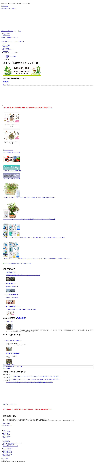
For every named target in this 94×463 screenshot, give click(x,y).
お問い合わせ (6, 35)
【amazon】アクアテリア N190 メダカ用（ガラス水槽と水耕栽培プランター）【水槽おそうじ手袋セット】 (29, 197)
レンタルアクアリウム (8, 49)
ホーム (5, 43)
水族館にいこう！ (11, 272)
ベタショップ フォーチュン (14, 340)
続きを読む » (6, 84)
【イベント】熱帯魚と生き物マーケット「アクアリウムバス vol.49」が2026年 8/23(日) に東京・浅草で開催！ (33, 376)
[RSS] (19, 31)
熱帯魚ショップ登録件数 (7, 31)
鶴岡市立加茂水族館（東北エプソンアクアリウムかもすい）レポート (23, 275)
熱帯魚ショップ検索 (11, 56)
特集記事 (5, 46)
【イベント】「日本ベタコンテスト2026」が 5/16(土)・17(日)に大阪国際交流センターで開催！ (29, 382)
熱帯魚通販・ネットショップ (10, 446)
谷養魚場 (6, 82)
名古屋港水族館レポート (12, 286)
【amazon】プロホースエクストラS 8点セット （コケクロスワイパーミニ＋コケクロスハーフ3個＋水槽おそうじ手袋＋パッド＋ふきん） (37, 258)
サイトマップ (6, 33)
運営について (6, 455)
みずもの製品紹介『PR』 (13, 306)
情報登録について (7, 451)
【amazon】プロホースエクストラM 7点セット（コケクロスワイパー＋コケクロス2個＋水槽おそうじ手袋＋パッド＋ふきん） (34, 237)
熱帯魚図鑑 (6, 48)
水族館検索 (6, 441)
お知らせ (5, 51)
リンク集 (5, 440)
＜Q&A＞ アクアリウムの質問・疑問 (12, 170)
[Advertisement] (47, 19)
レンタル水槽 (6, 436)
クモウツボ (9, 321)
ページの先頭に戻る (7, 425)
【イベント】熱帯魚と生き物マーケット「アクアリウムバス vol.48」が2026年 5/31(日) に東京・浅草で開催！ (33, 379)
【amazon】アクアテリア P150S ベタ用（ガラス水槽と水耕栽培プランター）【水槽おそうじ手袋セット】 (29, 219)
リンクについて (7, 450)
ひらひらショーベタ (12, 294)
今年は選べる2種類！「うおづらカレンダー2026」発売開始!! (21, 309)
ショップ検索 (6, 45)
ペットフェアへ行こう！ (9, 444)
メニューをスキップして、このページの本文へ (12, 41)
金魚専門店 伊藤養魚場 (12, 353)
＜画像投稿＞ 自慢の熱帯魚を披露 (11, 178)
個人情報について (7, 454)
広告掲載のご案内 (7, 452)
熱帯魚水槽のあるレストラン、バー (12, 443)
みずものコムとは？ (8, 448)
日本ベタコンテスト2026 (12, 297)
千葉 (7, 57)
